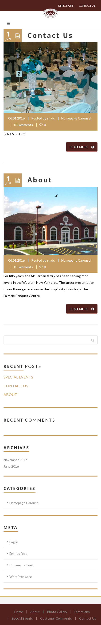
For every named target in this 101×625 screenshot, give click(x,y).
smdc (51, 118)
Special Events (18, 377)
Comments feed (21, 565)
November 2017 (15, 460)
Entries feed (18, 553)
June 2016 (11, 466)
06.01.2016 (16, 118)
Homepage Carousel (76, 118)
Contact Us (87, 5)
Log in (13, 542)
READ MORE (79, 147)
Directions (66, 5)
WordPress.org (20, 577)
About (39, 180)
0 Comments (23, 125)
